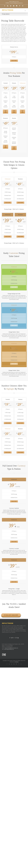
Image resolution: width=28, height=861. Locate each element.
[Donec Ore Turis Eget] (4, 654)
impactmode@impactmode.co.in (16, 3)
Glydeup (16, 662)
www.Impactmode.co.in (9, 649)
